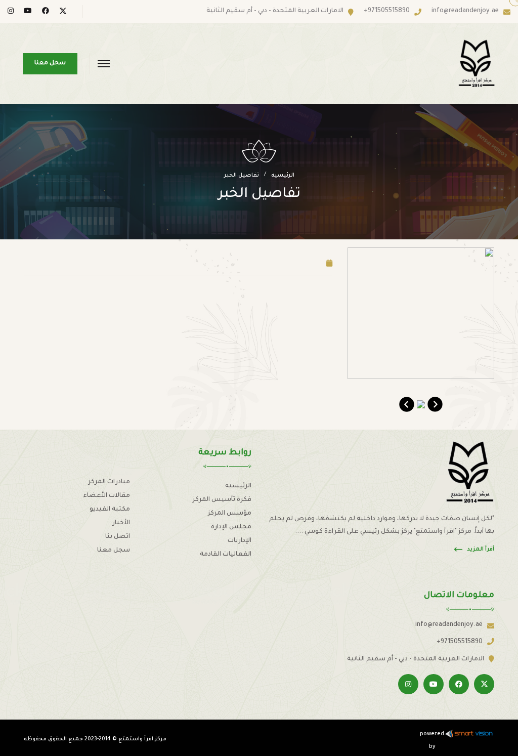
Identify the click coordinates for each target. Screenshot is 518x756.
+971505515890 (387, 11)
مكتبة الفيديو (110, 509)
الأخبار (121, 523)
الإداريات (239, 540)
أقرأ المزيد (480, 550)
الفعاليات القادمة (225, 554)
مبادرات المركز (109, 482)
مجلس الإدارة (231, 527)
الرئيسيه (282, 176)
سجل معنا (113, 550)
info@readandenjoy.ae (465, 11)
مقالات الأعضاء (106, 495)
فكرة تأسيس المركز (222, 499)
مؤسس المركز (229, 513)
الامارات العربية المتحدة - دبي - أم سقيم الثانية (274, 11)
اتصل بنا (117, 536)
